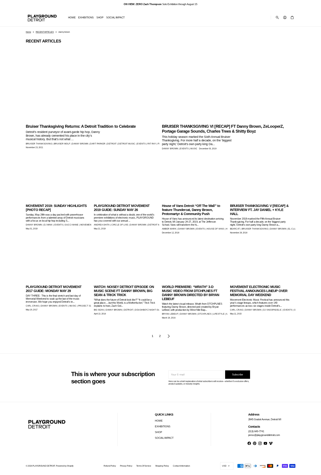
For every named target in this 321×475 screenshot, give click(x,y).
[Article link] (58, 282)
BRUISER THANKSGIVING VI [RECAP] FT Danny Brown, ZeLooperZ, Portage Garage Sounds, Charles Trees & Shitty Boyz (223, 128)
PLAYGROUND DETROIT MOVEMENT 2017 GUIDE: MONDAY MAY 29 (53, 289)
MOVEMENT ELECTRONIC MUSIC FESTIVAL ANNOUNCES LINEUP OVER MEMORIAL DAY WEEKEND (258, 291)
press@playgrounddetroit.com (264, 435)
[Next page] (168, 336)
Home (28, 32)
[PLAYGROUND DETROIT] (42, 17)
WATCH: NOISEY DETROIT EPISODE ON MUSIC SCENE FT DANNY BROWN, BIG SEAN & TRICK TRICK (124, 291)
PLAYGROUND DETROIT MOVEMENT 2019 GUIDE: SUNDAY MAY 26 (121, 208)
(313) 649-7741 (256, 431)
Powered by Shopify (64, 466)
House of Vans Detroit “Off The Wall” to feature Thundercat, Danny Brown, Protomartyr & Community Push (191, 210)
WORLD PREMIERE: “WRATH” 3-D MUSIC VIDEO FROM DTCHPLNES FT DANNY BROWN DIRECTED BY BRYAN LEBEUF (190, 293)
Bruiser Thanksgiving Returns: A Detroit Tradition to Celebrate (81, 126)
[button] (277, 17)
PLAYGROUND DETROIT (44, 466)
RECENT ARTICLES (45, 32)
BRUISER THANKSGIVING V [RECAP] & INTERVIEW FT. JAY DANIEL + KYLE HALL (259, 210)
